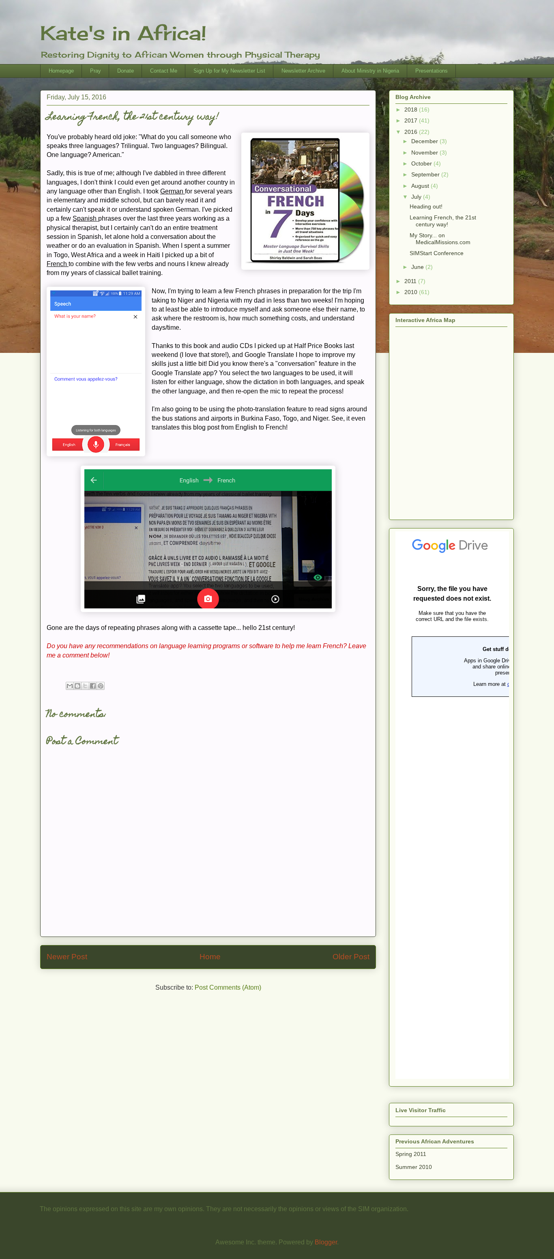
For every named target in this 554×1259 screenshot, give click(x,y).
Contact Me (163, 71)
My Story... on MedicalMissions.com (440, 238)
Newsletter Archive (303, 71)
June (418, 267)
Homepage (61, 71)
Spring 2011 (410, 1154)
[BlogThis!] (77, 686)
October (422, 163)
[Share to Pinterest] (101, 686)
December (425, 141)
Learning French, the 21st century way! (443, 221)
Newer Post (67, 956)
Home (210, 956)
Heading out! (426, 206)
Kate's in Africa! (123, 33)
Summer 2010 (413, 1167)
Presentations (431, 71)
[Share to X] (85, 686)
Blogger (326, 1242)
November (425, 152)
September (426, 174)
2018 (411, 109)
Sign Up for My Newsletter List (229, 71)
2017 (411, 120)
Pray (95, 71)
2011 (411, 281)
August (421, 186)
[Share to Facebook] (93, 686)
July (417, 196)
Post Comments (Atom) (228, 987)
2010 (411, 292)
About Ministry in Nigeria (370, 71)
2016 (411, 132)
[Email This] (70, 686)
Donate (125, 71)
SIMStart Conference (437, 253)
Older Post (351, 956)
